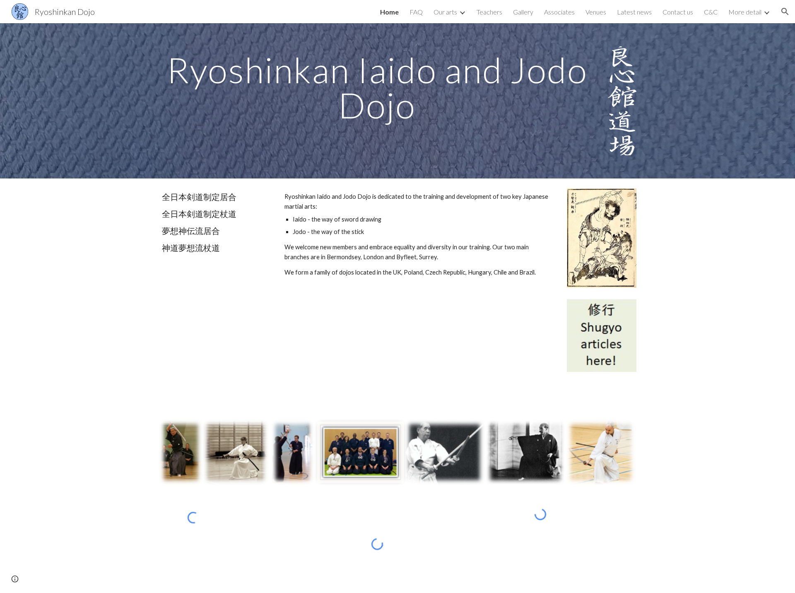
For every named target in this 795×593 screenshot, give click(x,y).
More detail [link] (744, 12)
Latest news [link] (634, 12)
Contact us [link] (677, 12)
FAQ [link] (416, 12)
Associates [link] (559, 12)
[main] (377, 87)
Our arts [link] (445, 12)
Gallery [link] (523, 12)
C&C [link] (711, 12)
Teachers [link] (489, 12)
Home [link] (389, 12)
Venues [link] (595, 12)
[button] (785, 12)
